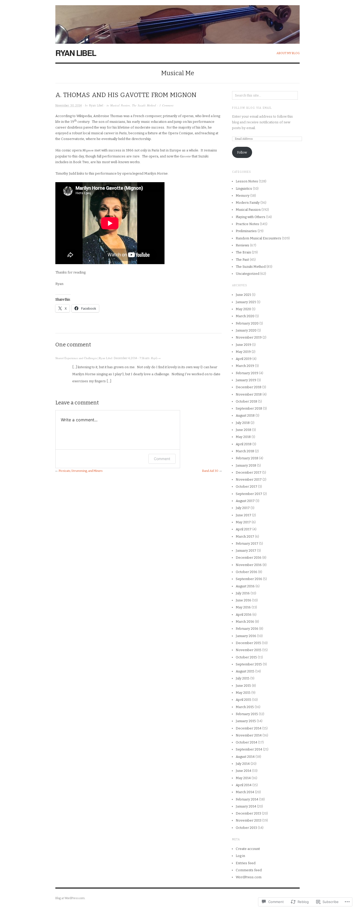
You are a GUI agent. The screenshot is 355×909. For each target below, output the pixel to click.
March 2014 (245, 792)
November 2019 (249, 337)
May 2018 (243, 437)
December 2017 (248, 472)
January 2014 (246, 806)
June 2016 (243, 600)
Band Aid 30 (210, 471)
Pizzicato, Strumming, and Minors (81, 471)
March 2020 (245, 316)
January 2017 (246, 550)
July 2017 (243, 508)
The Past (242, 260)
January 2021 (246, 302)
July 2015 (242, 678)
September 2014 (249, 749)
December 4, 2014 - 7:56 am (131, 358)
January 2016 (246, 636)
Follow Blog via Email (252, 108)
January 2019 (246, 380)
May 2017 (243, 522)
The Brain (243, 252)
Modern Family (248, 203)
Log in (240, 856)
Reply (154, 358)
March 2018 (245, 451)
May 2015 (243, 693)
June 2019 (243, 345)
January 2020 (246, 330)
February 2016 (247, 629)
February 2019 (247, 373)
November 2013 (248, 820)
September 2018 (249, 408)
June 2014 (243, 771)
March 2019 (245, 366)
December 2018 (248, 387)
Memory (242, 196)
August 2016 (245, 586)
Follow (242, 152)
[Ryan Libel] (177, 21)
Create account (248, 849)
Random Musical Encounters (258, 238)
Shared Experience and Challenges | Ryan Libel (83, 358)
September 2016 (249, 579)
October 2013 (246, 828)
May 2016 (243, 607)
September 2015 (249, 664)
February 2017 (247, 543)
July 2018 (243, 423)
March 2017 (245, 536)
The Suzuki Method (144, 105)
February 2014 (247, 799)
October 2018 (246, 401)
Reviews (242, 245)
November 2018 (249, 394)
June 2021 (243, 295)
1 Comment (166, 105)
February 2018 (247, 458)
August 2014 (245, 757)
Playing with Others (250, 217)
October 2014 (246, 742)
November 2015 (248, 650)
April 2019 (244, 359)
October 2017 (246, 486)
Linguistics (244, 188)
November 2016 (249, 565)
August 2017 (245, 501)
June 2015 (243, 686)
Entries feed (245, 863)
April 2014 (244, 785)
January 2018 (246, 465)
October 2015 (246, 657)
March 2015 (245, 707)
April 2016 (244, 614)
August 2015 (245, 671)
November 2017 (249, 479)
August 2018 (245, 415)
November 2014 (249, 735)
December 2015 (248, 643)
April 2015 (243, 700)
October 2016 (246, 572)
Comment (162, 458)
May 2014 (243, 778)
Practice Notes (247, 224)
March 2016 (245, 622)
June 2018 (243, 430)
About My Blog (288, 53)
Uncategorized (247, 274)
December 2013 (248, 813)
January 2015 (246, 721)
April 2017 (244, 529)
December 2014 (248, 728)
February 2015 (247, 714)
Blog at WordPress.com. (70, 898)
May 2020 (243, 309)
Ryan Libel (75, 52)
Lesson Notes (247, 181)
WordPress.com (248, 877)
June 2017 (243, 515)
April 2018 (244, 444)
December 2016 (248, 558)
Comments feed (249, 870)
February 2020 (247, 323)
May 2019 (243, 352)
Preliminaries (246, 231)
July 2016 (243, 593)
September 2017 (249, 494)
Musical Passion (120, 105)
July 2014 (243, 764)
